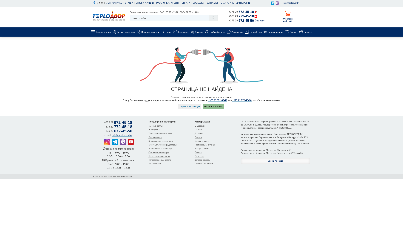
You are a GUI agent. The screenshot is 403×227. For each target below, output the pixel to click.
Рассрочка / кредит (167, 3)
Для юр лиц (243, 3)
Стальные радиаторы (158, 152)
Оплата (186, 3)
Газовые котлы (155, 126)
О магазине (227, 3)
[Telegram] (272, 3)
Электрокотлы (155, 129)
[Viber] (277, 3)
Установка (199, 156)
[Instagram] (107, 142)
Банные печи (154, 164)
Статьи (129, 3)
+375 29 (241, 12)
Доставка (198, 3)
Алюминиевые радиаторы (160, 148)
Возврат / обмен (202, 148)
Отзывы (198, 152)
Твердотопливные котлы (160, 133)
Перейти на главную (190, 106)
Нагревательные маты (159, 156)
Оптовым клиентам (204, 164)
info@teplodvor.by (291, 3)
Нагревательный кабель (159, 160)
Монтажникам (114, 3)
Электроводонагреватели (160, 141)
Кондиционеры (155, 137)
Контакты (212, 3)
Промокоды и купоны (205, 145)
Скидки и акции (145, 3)
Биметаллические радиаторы (162, 145)
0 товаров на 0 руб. (287, 20)
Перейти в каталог (213, 106)
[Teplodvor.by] (109, 16)
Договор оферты (202, 160)
